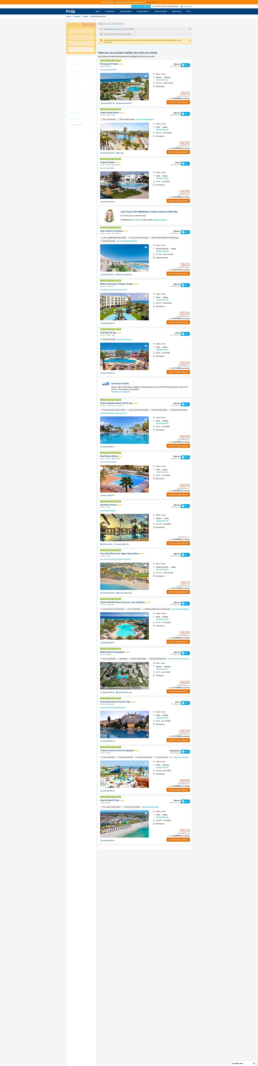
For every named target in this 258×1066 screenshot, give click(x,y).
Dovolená (77, 16)
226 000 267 (137, 220)
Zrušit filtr (128, 34)
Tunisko (85, 16)
